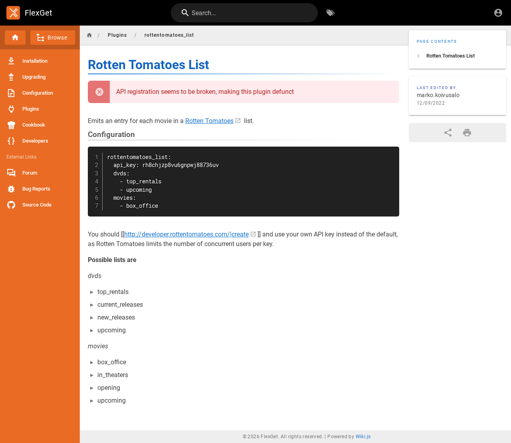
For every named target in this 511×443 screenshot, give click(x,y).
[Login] (498, 12)
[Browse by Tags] (330, 12)
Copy (389, 154)
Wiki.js (363, 436)
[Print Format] (467, 132)
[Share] (448, 132)
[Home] (15, 37)
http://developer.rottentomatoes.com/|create (186, 234)
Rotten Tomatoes (209, 121)
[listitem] (457, 56)
